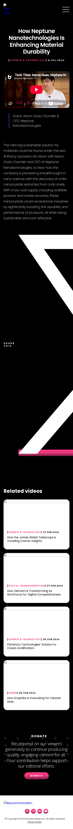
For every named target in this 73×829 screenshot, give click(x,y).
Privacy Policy (35, 821)
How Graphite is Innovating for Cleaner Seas (34, 699)
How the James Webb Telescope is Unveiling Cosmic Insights (31, 539)
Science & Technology (28, 60)
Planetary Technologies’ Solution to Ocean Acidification (31, 646)
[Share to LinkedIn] (18, 458)
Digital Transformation (26, 585)
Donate (36, 775)
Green (12, 693)
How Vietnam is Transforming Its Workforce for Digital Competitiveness (34, 592)
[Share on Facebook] (18, 231)
